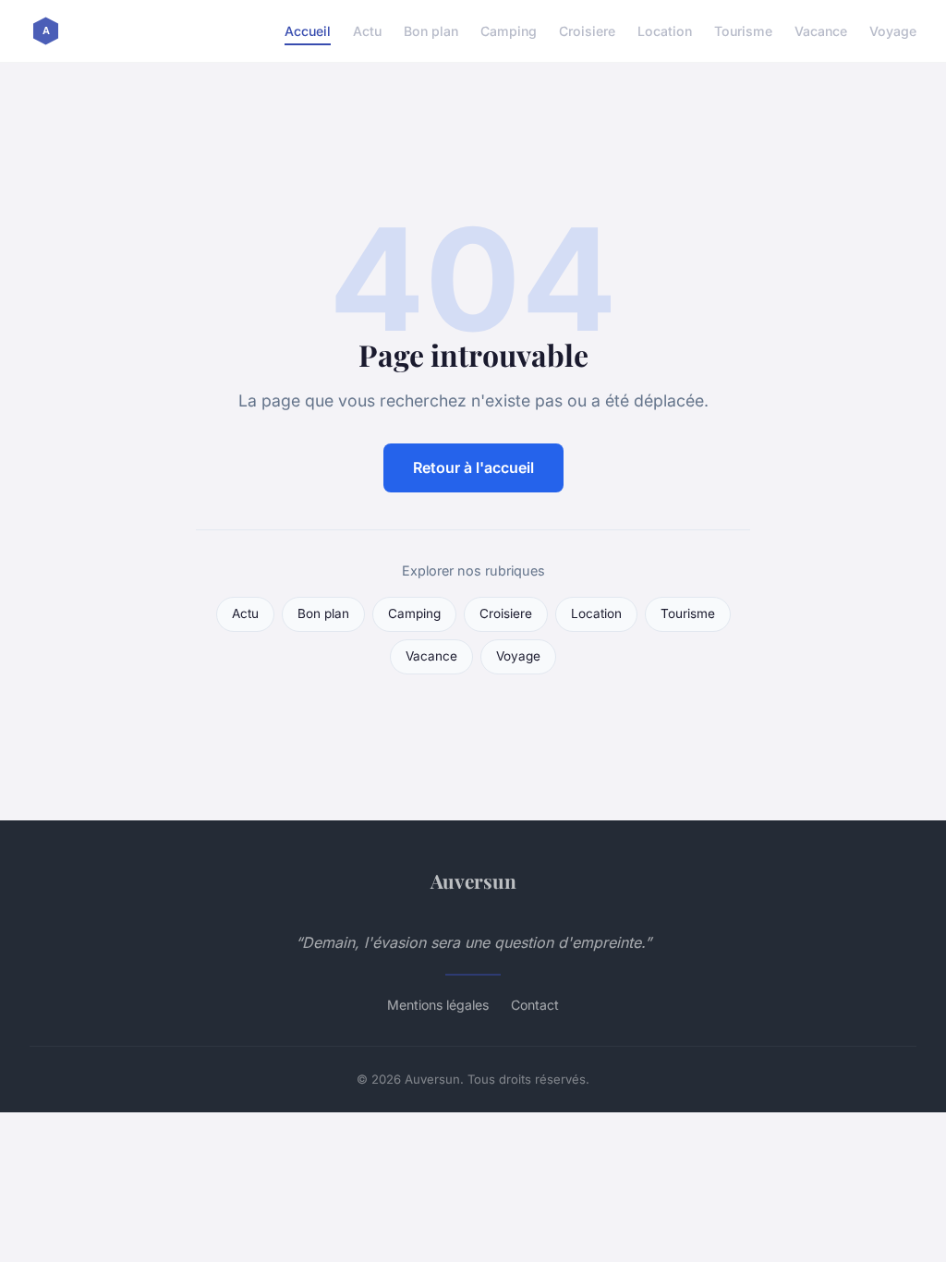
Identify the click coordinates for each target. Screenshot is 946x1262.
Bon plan (431, 31)
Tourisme (743, 31)
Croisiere (587, 31)
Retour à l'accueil (473, 467)
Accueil (308, 31)
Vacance (820, 31)
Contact (535, 1005)
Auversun (473, 880)
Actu (367, 31)
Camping (508, 31)
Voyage (892, 31)
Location (664, 31)
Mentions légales (438, 1005)
